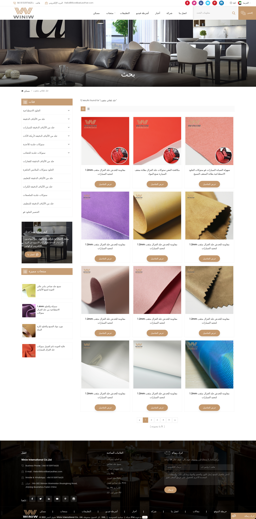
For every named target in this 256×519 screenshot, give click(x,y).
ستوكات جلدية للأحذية (33, 144)
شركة (169, 13)
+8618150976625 (25, 3)
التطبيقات (125, 13)
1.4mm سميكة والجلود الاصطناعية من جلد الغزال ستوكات (48, 309)
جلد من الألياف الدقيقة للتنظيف (38, 203)
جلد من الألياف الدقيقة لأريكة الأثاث (40, 135)
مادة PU (110, 473)
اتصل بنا (183, 13)
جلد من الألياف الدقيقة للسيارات (39, 127)
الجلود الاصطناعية (31, 110)
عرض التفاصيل (105, 184)
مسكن (96, 13)
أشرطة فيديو (142, 13)
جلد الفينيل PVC (114, 478)
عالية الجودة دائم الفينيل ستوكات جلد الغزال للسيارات (51, 348)
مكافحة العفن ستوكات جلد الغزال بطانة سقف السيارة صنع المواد (157, 171)
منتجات (109, 13)
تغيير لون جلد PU (114, 492)
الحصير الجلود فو (31, 211)
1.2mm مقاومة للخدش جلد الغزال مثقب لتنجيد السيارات (105, 171)
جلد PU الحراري (113, 487)
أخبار (157, 13)
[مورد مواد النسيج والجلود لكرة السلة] (29, 330)
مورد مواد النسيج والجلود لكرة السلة (50, 328)
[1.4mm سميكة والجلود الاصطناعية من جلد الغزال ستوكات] (29, 310)
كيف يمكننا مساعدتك (36, 231)
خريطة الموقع (220, 511)
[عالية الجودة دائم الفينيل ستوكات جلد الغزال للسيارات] (29, 350)
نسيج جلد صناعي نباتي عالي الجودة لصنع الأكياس (49, 288)
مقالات (196, 511)
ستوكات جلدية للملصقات (35, 195)
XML (103, 517)
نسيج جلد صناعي (114, 464)
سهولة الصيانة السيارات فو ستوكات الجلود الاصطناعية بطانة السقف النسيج (209, 171)
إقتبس (250, 13)
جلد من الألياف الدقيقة (34, 118)
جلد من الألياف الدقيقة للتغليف (38, 178)
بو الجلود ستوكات (114, 459)
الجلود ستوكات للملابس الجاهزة (38, 169)
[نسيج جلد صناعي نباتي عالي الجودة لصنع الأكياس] (29, 290)
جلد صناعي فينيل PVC (116, 483)
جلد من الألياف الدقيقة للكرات (37, 186)
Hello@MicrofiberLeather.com (78, 3)
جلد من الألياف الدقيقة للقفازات (38, 161)
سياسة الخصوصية (116, 517)
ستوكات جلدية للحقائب (34, 152)
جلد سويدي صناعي (115, 468)
